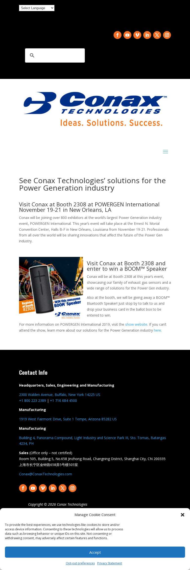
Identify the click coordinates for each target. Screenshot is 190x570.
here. (158, 330)
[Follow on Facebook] (117, 35)
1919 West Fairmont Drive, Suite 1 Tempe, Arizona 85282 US (68, 419)
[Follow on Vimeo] (137, 35)
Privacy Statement (109, 563)
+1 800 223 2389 (32, 400)
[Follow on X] (157, 35)
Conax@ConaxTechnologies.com (45, 474)
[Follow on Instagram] (167, 35)
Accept (95, 552)
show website (136, 324)
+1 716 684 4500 (63, 400)
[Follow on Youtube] (127, 35)
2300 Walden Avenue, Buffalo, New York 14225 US (59, 394)
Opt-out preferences (80, 563)
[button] (182, 514)
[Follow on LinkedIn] (147, 35)
